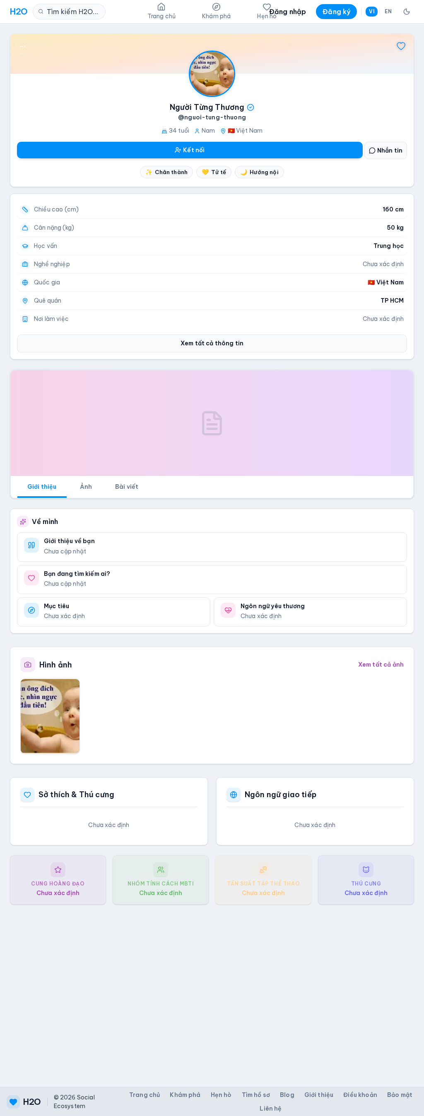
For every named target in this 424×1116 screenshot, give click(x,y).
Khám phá (185, 1095)
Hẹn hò (221, 1095)
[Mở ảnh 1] (50, 716)
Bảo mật (399, 1095)
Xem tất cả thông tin (212, 343)
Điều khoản (360, 1095)
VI (371, 11)
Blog (287, 1095)
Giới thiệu (42, 486)
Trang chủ (144, 1095)
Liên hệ (271, 1108)
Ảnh (86, 486)
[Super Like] (401, 46)
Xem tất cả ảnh (381, 664)
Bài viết (126, 486)
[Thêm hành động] (22, 46)
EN (388, 11)
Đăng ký (336, 11)
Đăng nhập (287, 11)
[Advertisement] (212, 989)
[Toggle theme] (406, 11)
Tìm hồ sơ (256, 1095)
